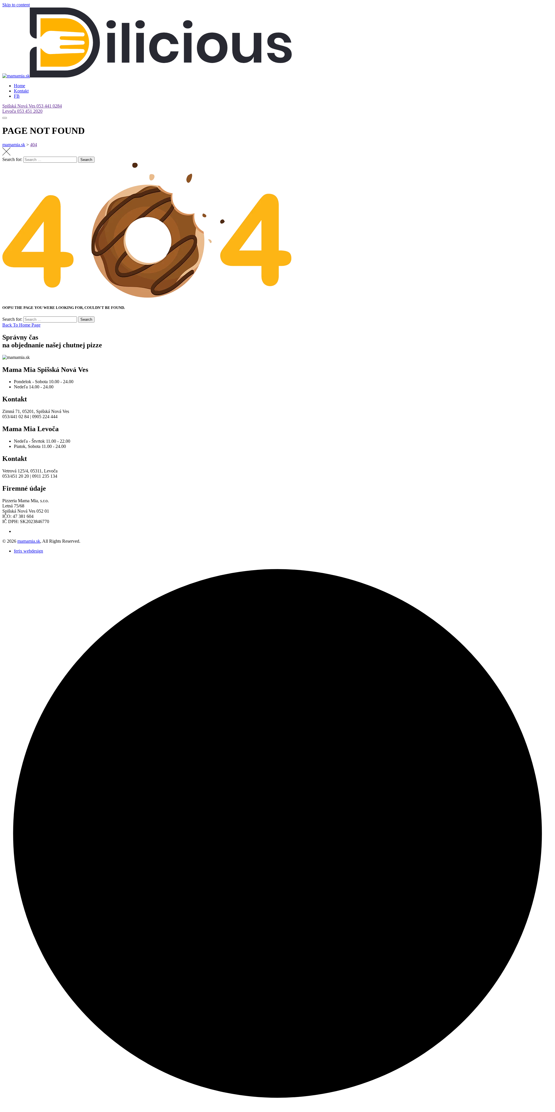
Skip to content (16, 4)
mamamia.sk (28, 541)
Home (19, 85)
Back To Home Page (21, 325)
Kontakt (21, 90)
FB (17, 96)
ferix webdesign (28, 550)
